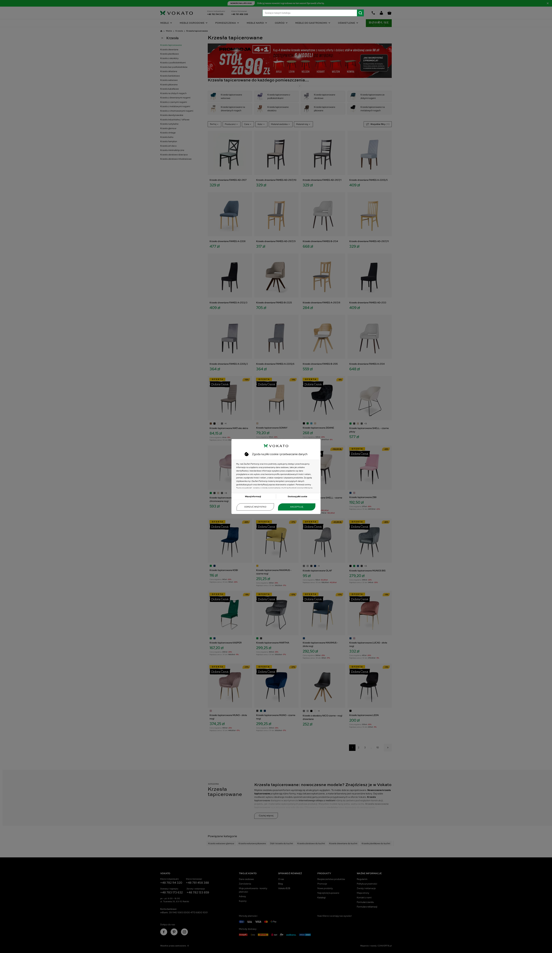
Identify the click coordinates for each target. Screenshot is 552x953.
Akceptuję (296, 507)
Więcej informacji (253, 496)
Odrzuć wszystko (255, 507)
